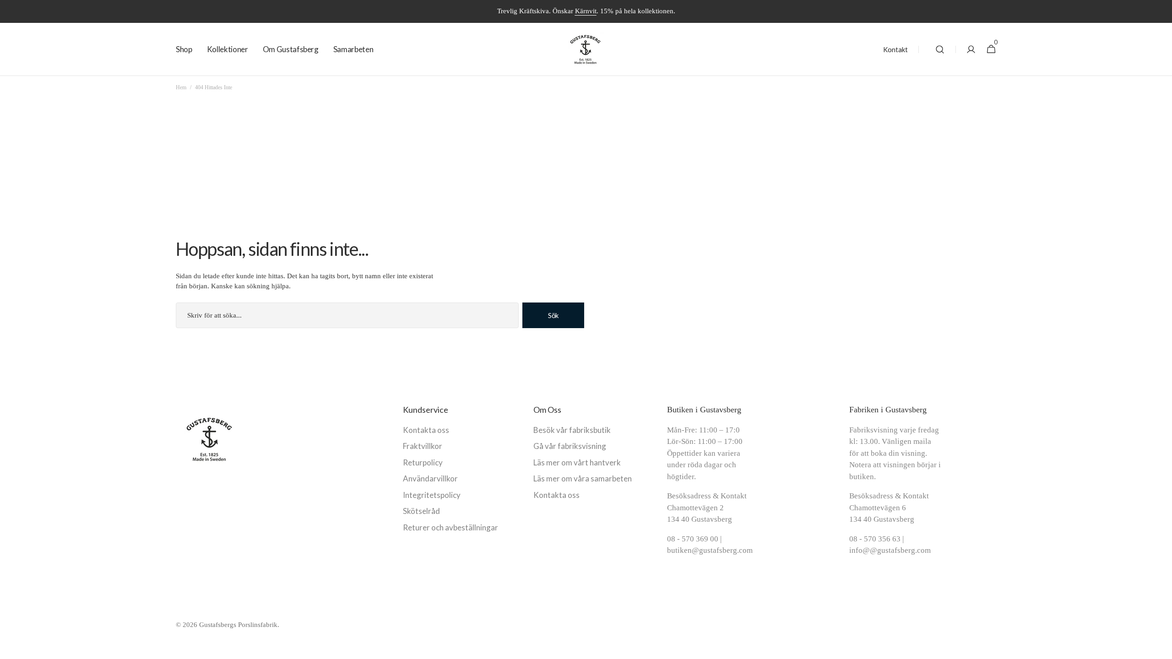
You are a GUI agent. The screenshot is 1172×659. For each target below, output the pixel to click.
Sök (553, 315)
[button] (940, 49)
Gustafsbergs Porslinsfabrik (238, 624)
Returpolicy (423, 462)
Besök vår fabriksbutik (572, 430)
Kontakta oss (426, 430)
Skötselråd (421, 511)
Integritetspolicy (432, 495)
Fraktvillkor (422, 446)
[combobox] (347, 315)
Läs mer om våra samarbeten (582, 478)
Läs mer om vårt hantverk (577, 462)
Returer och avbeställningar (450, 527)
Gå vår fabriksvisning (569, 446)
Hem (181, 87)
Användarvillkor (430, 478)
